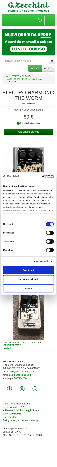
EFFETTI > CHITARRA (21, 76)
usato (6, 76)
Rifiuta (28, 288)
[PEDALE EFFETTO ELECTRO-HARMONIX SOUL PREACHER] (28, 314)
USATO (48, 68)
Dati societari (10, 417)
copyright (35, 420)
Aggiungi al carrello (28, 131)
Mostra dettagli (41, 261)
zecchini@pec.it (22, 375)
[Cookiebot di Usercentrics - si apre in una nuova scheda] (42, 176)
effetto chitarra (35, 79)
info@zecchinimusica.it (22, 371)
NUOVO (35, 68)
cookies (24, 420)
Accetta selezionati (28, 279)
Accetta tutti (28, 270)
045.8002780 (13, 368)
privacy (14, 420)
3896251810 (20, 378)
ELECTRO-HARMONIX (17, 79)
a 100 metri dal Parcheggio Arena (21, 410)
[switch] (50, 233)
